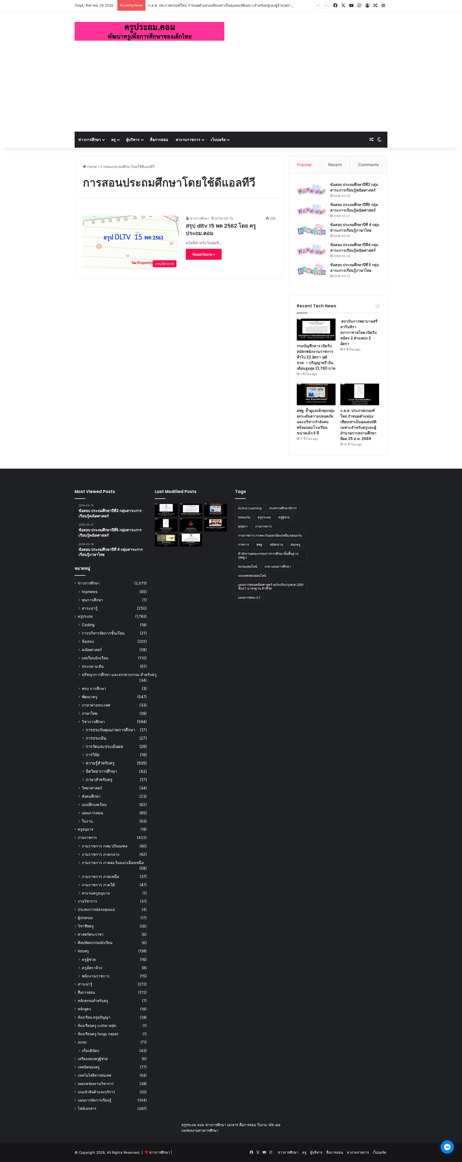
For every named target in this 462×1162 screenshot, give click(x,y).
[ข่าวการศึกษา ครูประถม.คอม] (149, 31)
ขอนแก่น (244, 517)
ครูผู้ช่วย (89, 959)
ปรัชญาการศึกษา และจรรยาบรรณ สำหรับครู (119, 674)
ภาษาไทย (89, 713)
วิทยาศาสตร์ (92, 788)
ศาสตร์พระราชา (90, 934)
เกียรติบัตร (90, 1050)
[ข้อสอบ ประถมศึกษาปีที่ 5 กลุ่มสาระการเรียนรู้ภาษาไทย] (311, 269)
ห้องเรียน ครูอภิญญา (94, 1017)
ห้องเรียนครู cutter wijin (97, 1025)
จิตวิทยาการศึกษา (101, 771)
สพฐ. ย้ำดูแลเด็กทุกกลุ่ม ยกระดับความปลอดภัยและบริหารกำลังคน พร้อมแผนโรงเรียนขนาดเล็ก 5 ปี (315, 422)
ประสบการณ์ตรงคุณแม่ (96, 909)
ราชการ (243, 544)
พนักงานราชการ (96, 976)
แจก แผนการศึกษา (278, 566)
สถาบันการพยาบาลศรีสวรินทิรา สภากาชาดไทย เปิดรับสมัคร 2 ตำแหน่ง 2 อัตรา (359, 332)
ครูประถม (85, 616)
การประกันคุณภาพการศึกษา (110, 729)
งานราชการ (87, 837)
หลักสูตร (84, 1009)
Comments (368, 164)
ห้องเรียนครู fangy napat (98, 1034)
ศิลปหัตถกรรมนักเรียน (95, 943)
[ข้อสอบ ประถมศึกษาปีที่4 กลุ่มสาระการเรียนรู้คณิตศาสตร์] (311, 249)
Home (91, 167)
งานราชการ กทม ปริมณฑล (105, 846)
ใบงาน (87, 821)
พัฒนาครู (89, 696)
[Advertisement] (231, 91)
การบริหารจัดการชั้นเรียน (103, 633)
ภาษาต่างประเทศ (96, 705)
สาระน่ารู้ (90, 608)
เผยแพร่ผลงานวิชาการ (96, 1083)
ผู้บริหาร (133, 139)
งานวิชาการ (87, 901)
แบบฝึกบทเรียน (94, 804)
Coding (88, 624)
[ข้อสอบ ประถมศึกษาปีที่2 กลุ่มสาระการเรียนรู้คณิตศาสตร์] (311, 189)
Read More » (203, 254)
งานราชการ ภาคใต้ (98, 884)
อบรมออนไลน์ (247, 566)
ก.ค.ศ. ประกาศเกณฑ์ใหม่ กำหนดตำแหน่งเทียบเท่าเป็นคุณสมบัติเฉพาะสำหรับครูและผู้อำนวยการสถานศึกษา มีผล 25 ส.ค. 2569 (244, 5)
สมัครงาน (276, 544)
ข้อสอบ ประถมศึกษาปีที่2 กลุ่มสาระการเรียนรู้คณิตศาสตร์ (354, 187)
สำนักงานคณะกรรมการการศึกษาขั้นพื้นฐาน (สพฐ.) (268, 555)
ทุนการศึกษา (92, 600)
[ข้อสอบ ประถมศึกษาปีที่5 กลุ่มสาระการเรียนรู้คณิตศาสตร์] (311, 209)
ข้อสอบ (88, 641)
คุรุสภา (243, 526)
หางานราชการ (188, 139)
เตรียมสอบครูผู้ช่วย (93, 1059)
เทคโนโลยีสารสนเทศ (94, 1075)
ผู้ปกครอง (85, 918)
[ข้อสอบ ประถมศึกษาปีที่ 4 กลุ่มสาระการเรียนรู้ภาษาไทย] (311, 229)
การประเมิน (96, 738)
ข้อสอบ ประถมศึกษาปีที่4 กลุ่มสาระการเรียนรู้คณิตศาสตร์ (354, 247)
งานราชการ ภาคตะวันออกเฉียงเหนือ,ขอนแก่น (270, 535)
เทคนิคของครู (88, 1067)
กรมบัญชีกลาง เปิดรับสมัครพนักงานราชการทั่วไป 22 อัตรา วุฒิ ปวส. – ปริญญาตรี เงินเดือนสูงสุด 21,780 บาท (316, 357)
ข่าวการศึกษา (89, 139)
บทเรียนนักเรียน (95, 658)
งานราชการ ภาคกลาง (100, 854)
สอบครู (83, 951)
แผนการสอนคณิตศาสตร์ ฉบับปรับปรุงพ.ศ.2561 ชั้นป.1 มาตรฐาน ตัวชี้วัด (271, 586)
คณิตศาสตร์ (92, 649)
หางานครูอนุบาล (96, 893)
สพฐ (259, 544)
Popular (304, 164)
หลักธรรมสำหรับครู (93, 1001)
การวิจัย (92, 754)
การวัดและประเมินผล (104, 746)
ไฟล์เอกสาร (87, 1108)
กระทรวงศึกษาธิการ (283, 508)
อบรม (82, 1042)
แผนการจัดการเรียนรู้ (94, 1100)
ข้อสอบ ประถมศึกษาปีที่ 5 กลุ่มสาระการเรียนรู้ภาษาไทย (354, 267)
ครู (113, 139)
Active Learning (249, 508)
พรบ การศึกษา (94, 688)
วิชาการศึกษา (93, 721)
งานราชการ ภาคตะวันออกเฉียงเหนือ (113, 862)
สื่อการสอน (159, 139)
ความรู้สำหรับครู (100, 763)
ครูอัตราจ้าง (92, 967)
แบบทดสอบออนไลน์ (252, 576)
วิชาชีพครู (86, 926)
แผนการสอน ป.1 (249, 597)
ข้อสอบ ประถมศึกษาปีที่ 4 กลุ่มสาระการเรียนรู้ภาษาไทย (354, 227)
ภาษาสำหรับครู (99, 779)
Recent (335, 164)
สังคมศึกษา (91, 796)
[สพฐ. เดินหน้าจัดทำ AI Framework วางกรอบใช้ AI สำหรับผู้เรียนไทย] (215, 525)
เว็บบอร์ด (218, 139)
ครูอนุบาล (85, 829)
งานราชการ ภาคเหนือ (100, 876)
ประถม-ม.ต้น (93, 666)
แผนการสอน (92, 813)
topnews (89, 591)
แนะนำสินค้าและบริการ (96, 1092)
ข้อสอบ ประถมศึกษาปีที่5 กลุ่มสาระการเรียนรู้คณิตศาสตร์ (354, 207)
